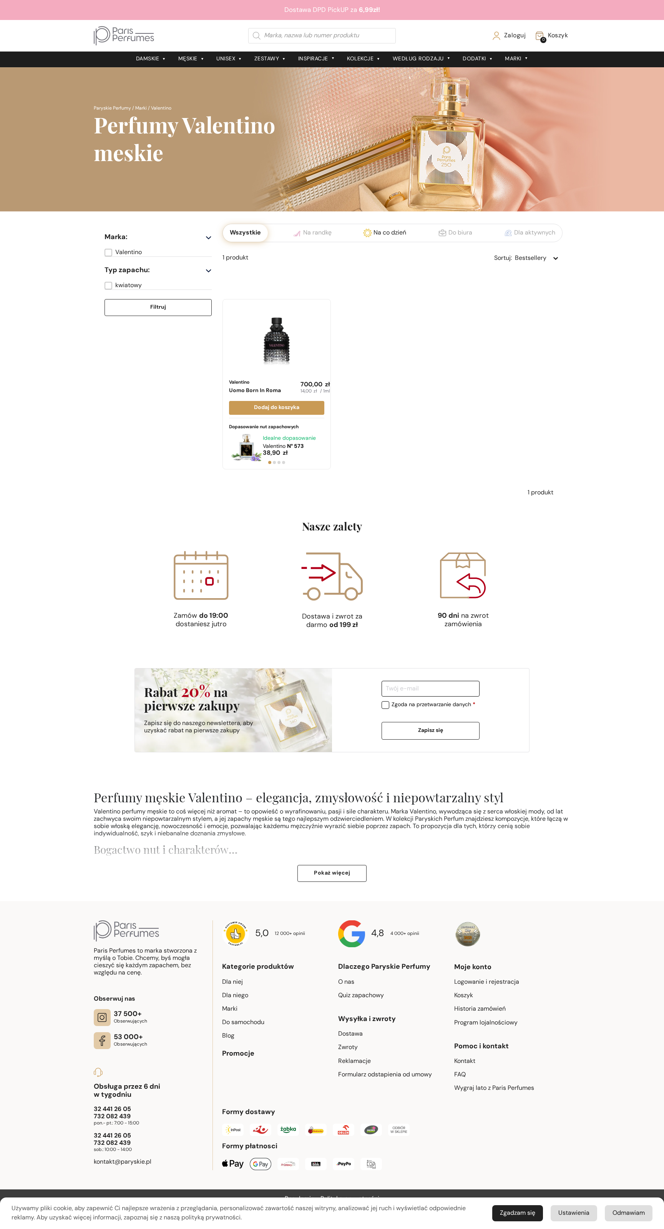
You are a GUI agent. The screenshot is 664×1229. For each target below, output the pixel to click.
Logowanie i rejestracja (486, 982)
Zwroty (348, 1047)
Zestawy (266, 59)
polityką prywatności (211, 1218)
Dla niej (232, 982)
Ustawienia (573, 1213)
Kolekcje (360, 59)
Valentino (255, 387)
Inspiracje (313, 59)
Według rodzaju (418, 59)
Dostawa (350, 1034)
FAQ (460, 1075)
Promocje (238, 1054)
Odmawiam (629, 1213)
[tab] (269, 462)
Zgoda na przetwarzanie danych (433, 705)
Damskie (147, 59)
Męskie (188, 59)
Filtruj (158, 307)
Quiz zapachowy (361, 996)
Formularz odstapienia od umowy (385, 1075)
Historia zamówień (480, 1009)
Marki (513, 59)
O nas (346, 982)
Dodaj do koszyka (276, 408)
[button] (158, 252)
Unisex (225, 59)
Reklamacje (354, 1061)
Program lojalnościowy (486, 1023)
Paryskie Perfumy (112, 108)
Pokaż (332, 873)
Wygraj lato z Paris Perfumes (494, 1088)
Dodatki (474, 59)
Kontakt (464, 1061)
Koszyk (463, 996)
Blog (228, 1036)
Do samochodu (243, 1022)
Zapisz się (430, 730)
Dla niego (235, 996)
